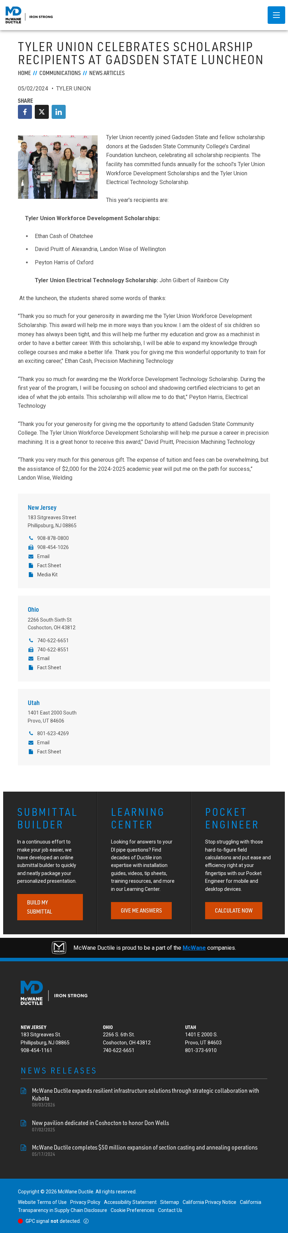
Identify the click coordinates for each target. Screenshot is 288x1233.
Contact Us (170, 1210)
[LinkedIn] (59, 112)
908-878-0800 (52, 538)
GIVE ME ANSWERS (141, 910)
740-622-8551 (52, 649)
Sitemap (169, 1202)
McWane (194, 947)
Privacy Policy (85, 1202)
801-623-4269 (52, 733)
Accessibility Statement (130, 1202)
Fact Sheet (49, 565)
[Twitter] (42, 112)
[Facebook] (25, 112)
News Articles (107, 72)
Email (43, 556)
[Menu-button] (276, 15)
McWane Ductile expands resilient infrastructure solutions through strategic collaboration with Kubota (145, 1097)
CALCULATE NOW (234, 910)
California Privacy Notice (209, 1202)
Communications (60, 72)
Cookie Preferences (133, 1210)
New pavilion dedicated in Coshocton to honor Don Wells (100, 1125)
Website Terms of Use (42, 1202)
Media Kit (47, 574)
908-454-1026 (52, 547)
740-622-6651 (52, 640)
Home (24, 72)
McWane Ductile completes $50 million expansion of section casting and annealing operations (144, 1150)
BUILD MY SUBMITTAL (39, 907)
